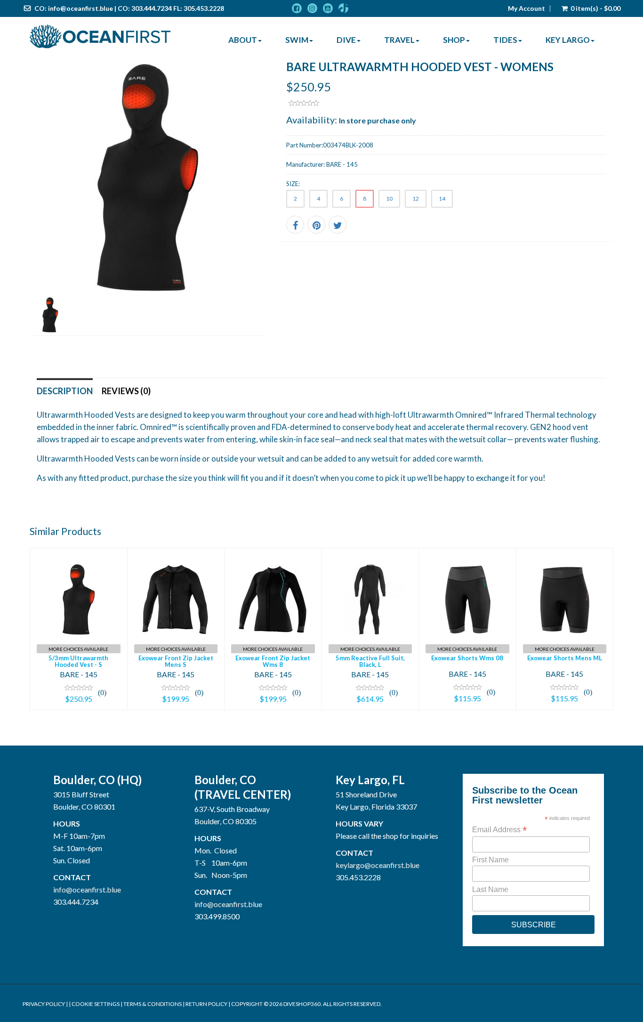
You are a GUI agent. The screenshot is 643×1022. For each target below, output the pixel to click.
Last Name (490, 889)
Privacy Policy (44, 1003)
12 (415, 198)
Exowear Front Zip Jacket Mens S (175, 661)
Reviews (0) (126, 391)
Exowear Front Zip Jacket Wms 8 (272, 661)
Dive (346, 40)
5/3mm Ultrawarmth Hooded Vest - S (78, 661)
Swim (296, 40)
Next (285, 210)
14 (442, 198)
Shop (454, 40)
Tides (505, 40)
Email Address (499, 829)
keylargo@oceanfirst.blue (377, 864)
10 (389, 198)
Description (65, 391)
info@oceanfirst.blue (80, 8)
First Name (490, 860)
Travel (399, 40)
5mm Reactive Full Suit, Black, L (370, 661)
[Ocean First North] (100, 37)
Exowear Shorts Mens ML (564, 658)
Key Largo (568, 40)
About (242, 40)
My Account (526, 8)
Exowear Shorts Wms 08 (467, 658)
